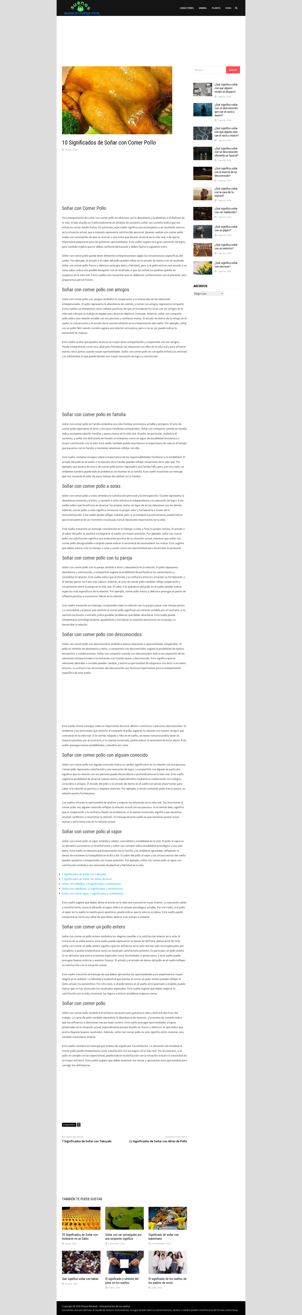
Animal (203, 7)
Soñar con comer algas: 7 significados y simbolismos (93, 893)
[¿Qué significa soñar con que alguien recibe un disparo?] (202, 85)
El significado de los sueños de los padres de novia (167, 1281)
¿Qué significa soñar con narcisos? (226, 264)
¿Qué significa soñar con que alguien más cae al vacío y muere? (227, 132)
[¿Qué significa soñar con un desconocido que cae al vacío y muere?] (202, 105)
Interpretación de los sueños (114, 1306)
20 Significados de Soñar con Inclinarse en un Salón (80, 1237)
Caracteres (187, 7)
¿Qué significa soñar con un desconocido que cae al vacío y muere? (226, 110)
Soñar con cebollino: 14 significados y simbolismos (91, 883)
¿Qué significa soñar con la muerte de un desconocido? (226, 172)
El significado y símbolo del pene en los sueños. (122, 1281)
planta (216, 7)
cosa (228, 7)
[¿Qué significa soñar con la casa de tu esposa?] (202, 189)
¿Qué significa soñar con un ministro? (226, 246)
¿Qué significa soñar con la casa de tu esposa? (226, 192)
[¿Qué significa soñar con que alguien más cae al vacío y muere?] (202, 129)
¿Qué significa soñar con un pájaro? (226, 228)
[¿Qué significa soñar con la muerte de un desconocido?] (202, 169)
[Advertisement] (151, 38)
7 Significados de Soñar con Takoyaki (84, 874)
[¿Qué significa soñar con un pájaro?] (202, 227)
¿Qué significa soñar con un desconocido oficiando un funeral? (226, 152)
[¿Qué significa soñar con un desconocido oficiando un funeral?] (202, 149)
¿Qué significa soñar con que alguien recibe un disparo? (226, 88)
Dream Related (89, 1306)
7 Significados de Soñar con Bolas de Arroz (87, 879)
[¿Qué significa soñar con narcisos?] (202, 263)
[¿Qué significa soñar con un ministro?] (202, 245)
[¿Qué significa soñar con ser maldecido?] (202, 209)
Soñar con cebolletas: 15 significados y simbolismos (92, 888)
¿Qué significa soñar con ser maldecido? (226, 210)
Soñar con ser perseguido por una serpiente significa (123, 1237)
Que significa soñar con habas (80, 1279)
